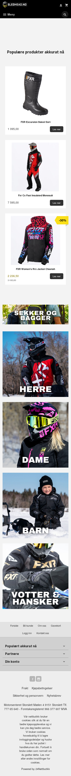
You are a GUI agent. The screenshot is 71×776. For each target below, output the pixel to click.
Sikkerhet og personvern (28, 695)
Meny (11, 14)
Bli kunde (28, 625)
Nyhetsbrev (54, 695)
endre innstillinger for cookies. (38, 760)
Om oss (42, 625)
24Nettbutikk (43, 769)
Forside (14, 625)
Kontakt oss (42, 633)
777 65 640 (11, 709)
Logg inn (27, 633)
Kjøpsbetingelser (42, 688)
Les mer (45, 755)
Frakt (25, 688)
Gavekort (56, 625)
